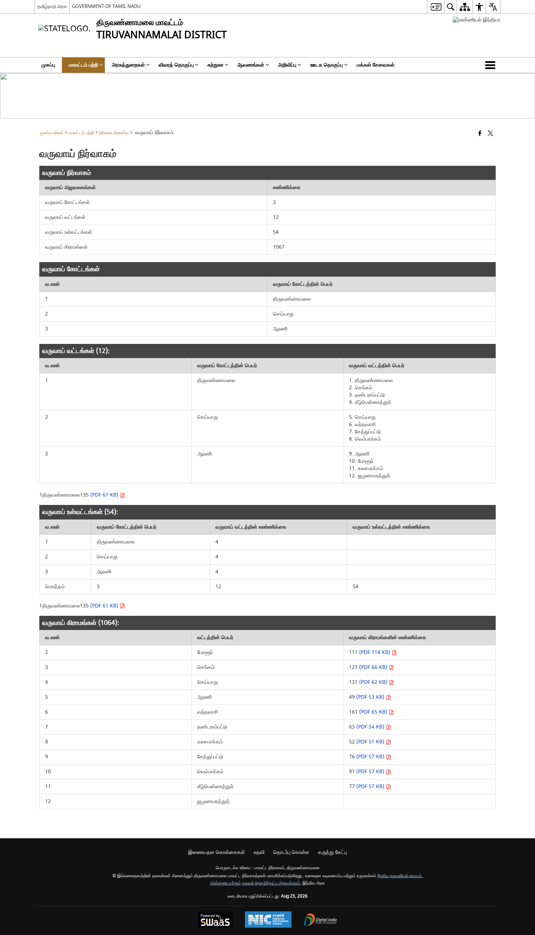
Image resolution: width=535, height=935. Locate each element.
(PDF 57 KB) (371, 757)
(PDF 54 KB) (371, 727)
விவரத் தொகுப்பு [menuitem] (176, 65)
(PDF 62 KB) (374, 682)
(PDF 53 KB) (371, 697)
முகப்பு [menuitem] (48, 65)
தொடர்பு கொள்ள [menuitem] (291, 852)
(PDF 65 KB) (374, 712)
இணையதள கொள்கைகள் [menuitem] (216, 852)
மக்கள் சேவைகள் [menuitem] (376, 65)
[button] (491, 65)
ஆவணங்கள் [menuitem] (250, 65)
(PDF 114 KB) (375, 652)
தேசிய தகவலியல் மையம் (399, 876)
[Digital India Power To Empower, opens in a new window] (320, 920)
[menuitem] (435, 6)
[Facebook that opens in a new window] (479, 134)
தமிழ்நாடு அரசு (52, 6)
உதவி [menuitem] (259, 852)
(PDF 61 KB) (105, 495)
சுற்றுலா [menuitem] (215, 65)
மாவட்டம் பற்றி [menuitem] (83, 65)
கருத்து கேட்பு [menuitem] (332, 852)
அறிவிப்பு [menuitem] (287, 65)
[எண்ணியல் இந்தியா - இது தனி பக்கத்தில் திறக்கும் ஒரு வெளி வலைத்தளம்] (476, 20)
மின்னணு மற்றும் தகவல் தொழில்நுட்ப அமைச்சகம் (255, 883)
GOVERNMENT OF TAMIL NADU (106, 6)
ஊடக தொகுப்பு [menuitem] (326, 65)
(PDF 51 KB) (371, 742)
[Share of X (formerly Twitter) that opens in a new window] (490, 134)
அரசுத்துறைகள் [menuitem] (128, 65)
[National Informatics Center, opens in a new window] (268, 920)
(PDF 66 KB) (374, 667)
